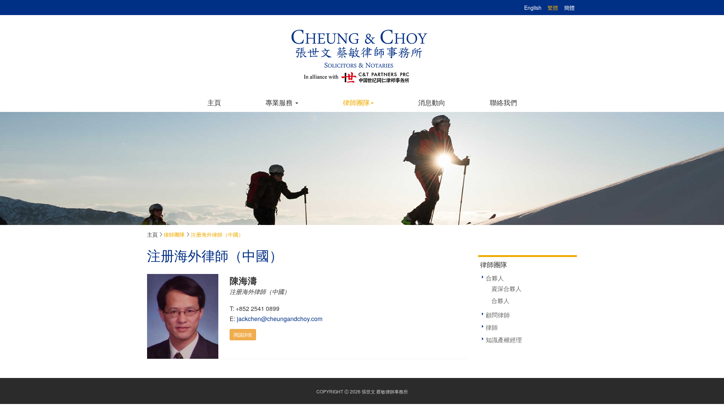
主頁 (214, 102)
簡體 (569, 7)
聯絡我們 (503, 102)
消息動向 (431, 102)
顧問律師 (498, 315)
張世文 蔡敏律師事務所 (385, 391)
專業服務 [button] (280, 102)
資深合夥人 (506, 288)
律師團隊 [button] (356, 102)
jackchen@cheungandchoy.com (279, 318)
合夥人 (495, 278)
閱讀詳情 (243, 334)
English (532, 7)
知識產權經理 (504, 339)
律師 (492, 327)
